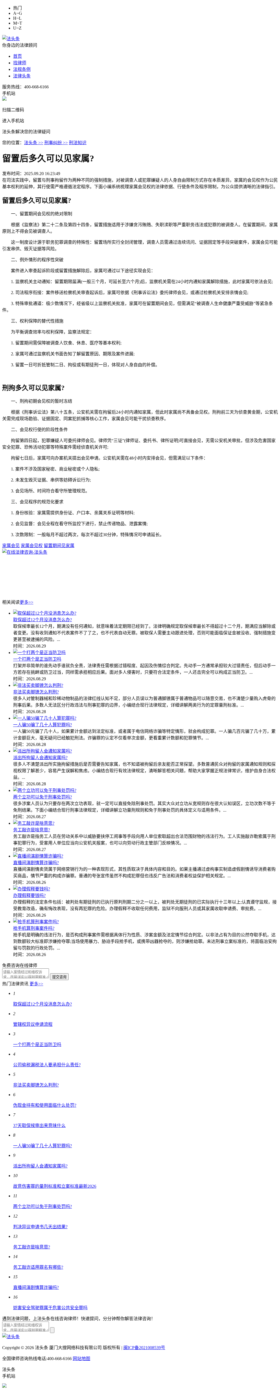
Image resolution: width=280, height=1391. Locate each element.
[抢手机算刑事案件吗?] (36, 921)
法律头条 (22, 76)
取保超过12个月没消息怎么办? (42, 619)
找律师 (19, 62)
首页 (17, 56)
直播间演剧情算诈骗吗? (36, 862)
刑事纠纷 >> (56, 142)
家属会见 (11, 545)
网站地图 (81, 1358)
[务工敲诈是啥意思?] (33, 823)
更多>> (26, 602)
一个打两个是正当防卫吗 (37, 659)
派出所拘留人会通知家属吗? (40, 757)
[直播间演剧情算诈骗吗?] (38, 856)
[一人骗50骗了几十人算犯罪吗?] (44, 718)
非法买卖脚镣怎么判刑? (36, 692)
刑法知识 (77, 142)
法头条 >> (33, 142)
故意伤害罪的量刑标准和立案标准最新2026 (54, 1186)
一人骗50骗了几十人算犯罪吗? (42, 724)
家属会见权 (32, 545)
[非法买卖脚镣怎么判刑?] (38, 685)
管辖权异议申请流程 (32, 1024)
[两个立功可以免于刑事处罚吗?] (44, 790)
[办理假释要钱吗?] (31, 889)
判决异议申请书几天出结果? (40, 1226)
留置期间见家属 (59, 545)
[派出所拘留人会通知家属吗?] (42, 751)
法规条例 (22, 69)
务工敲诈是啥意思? (31, 829)
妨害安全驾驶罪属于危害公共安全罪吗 (50, 1307)
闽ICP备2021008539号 (144, 1347)
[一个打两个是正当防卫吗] (39, 652)
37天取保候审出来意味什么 (39, 1125)
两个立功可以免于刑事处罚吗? (42, 797)
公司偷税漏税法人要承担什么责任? (47, 1064)
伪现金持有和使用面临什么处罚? (44, 1105)
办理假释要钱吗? (29, 895)
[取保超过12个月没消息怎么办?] (44, 613)
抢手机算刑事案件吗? (33, 928)
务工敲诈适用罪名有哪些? (38, 1267)
